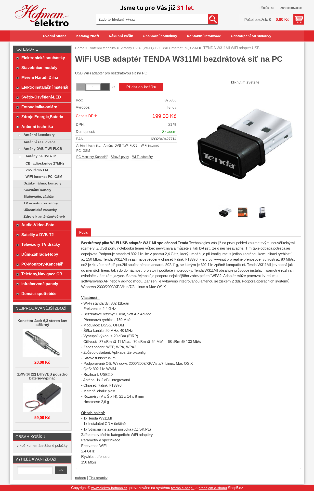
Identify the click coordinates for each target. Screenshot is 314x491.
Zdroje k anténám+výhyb (44, 216)
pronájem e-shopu (212, 488)
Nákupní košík (121, 36)
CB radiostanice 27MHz (45, 163)
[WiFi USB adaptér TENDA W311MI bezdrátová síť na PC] (245, 144)
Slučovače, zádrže (39, 196)
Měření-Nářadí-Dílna (39, 77)
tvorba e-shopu (183, 488)
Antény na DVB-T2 (41, 156)
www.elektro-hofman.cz (109, 488)
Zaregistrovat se (291, 8)
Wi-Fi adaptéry (142, 157)
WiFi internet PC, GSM (44, 177)
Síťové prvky (120, 157)
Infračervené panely (39, 283)
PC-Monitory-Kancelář (91, 157)
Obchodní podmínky (160, 36)
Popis (83, 232)
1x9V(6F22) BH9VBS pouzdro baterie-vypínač (42, 376)
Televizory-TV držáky (40, 244)
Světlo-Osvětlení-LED (41, 97)
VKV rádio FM (37, 170)
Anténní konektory (39, 135)
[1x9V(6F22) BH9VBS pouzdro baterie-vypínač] (42, 398)
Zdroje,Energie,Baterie (42, 116)
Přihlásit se (267, 8)
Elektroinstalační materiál (44, 87)
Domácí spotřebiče (38, 293)
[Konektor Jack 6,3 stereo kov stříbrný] (42, 343)
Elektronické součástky (43, 58)
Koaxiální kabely (37, 190)
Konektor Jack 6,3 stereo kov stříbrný (42, 323)
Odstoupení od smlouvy (251, 36)
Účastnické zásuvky (40, 210)
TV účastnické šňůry (41, 203)
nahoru (80, 478)
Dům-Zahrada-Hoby (39, 254)
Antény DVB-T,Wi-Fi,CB (121, 145)
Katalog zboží (87, 36)
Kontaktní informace (204, 36)
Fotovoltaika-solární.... (41, 107)
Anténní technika (88, 145)
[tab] (83, 232)
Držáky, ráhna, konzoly (42, 183)
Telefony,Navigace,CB (41, 274)
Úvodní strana (54, 36)
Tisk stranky (98, 478)
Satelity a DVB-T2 (37, 234)
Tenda (171, 107)
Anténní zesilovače (39, 142)
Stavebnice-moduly (39, 67)
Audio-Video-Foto (37, 225)
